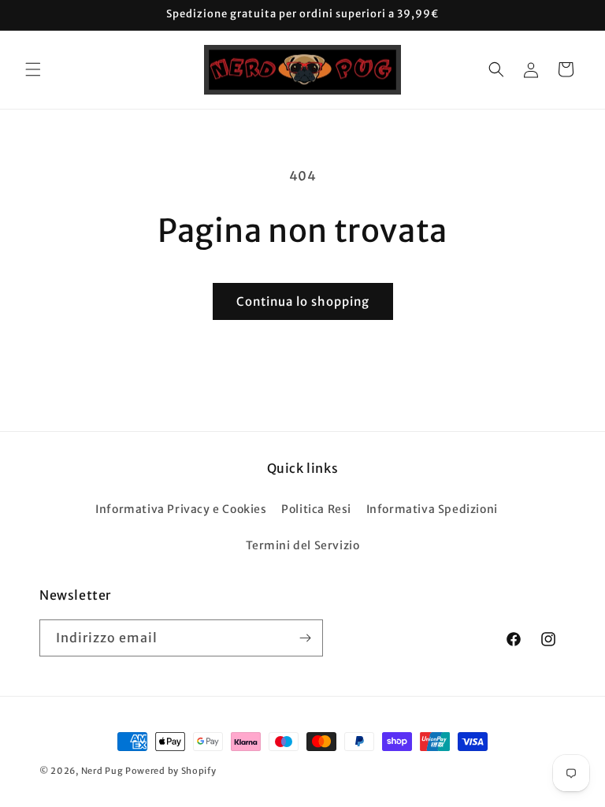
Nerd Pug (102, 770)
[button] (33, 69)
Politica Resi (316, 509)
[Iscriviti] (305, 637)
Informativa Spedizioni (432, 509)
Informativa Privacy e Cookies (180, 509)
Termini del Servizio (303, 545)
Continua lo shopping (302, 301)
